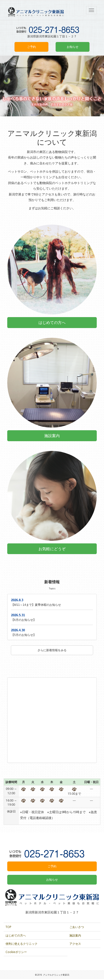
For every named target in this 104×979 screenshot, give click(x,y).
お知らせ (72, 47)
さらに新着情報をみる (52, 650)
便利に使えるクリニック (21, 944)
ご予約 (31, 47)
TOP (8, 927)
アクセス (75, 944)
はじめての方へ (16, 935)
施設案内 (75, 935)
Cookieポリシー (16, 952)
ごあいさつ (76, 927)
